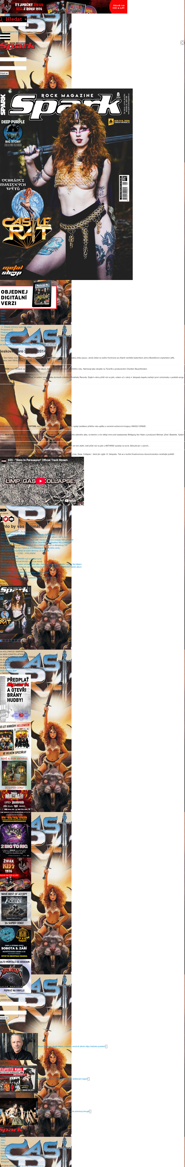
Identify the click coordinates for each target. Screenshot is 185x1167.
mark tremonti (37, 344)
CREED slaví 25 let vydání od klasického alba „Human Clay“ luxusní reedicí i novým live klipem (41, 564)
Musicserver (6, 1153)
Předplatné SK (7, 332)
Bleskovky (26, 344)
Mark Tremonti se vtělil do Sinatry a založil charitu (22, 575)
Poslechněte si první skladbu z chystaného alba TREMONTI (26, 577)
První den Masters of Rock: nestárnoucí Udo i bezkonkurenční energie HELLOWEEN (37, 539)
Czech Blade (6, 1150)
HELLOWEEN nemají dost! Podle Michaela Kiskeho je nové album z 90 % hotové (35, 537)
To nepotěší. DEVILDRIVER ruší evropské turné (21, 558)
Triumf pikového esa (9, 556)
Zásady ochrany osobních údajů (18, 326)
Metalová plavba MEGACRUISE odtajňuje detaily (21, 561)
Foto (3, 316)
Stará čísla (5, 335)
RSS (35, 31)
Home (3, 310)
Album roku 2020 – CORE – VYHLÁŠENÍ (18, 553)
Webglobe (5, 1161)
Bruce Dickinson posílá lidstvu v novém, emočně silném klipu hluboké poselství (71, 1046)
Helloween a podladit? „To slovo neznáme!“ (19, 531)
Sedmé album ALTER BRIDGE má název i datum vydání (25, 572)
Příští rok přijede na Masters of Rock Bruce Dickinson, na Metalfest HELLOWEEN (35, 542)
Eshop (18, 31)
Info (2, 324)
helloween (7, 344)
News (3, 313)
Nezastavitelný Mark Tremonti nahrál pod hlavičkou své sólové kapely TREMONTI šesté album (41, 566)
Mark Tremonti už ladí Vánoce (13, 569)
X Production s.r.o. (36, 1165)
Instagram (10, 31)
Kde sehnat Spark (8, 340)
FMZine (4, 1156)
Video (3, 318)
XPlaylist (4, 1159)
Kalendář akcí (6, 321)
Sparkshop (5, 337)
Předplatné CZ (7, 329)
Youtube (25, 31)
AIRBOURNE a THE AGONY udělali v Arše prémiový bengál (63, 1111)
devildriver (16, 344)
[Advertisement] (91, 406)
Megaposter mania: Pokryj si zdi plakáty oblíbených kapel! (62, 1078)
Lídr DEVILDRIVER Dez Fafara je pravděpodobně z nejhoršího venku (30, 547)
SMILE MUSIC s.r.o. (17, 1165)
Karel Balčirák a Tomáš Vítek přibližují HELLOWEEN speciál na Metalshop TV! (34, 545)
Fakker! (4, 1148)
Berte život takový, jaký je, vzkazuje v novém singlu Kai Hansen (28, 534)
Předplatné (5, 1145)
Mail (31, 31)
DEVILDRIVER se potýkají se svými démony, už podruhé (25, 550)
